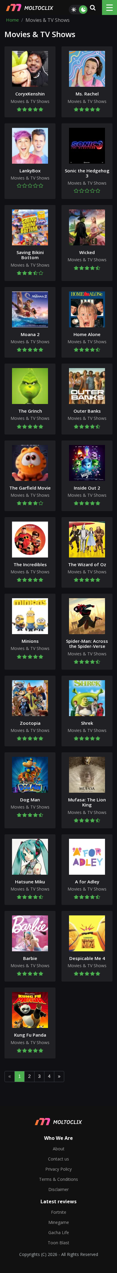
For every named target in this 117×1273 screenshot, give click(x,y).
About (58, 1149)
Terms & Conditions (58, 1179)
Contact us (58, 1159)
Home (12, 20)
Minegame (58, 1222)
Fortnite (58, 1212)
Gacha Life (58, 1232)
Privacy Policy (58, 1169)
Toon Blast (58, 1242)
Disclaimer (58, 1189)
